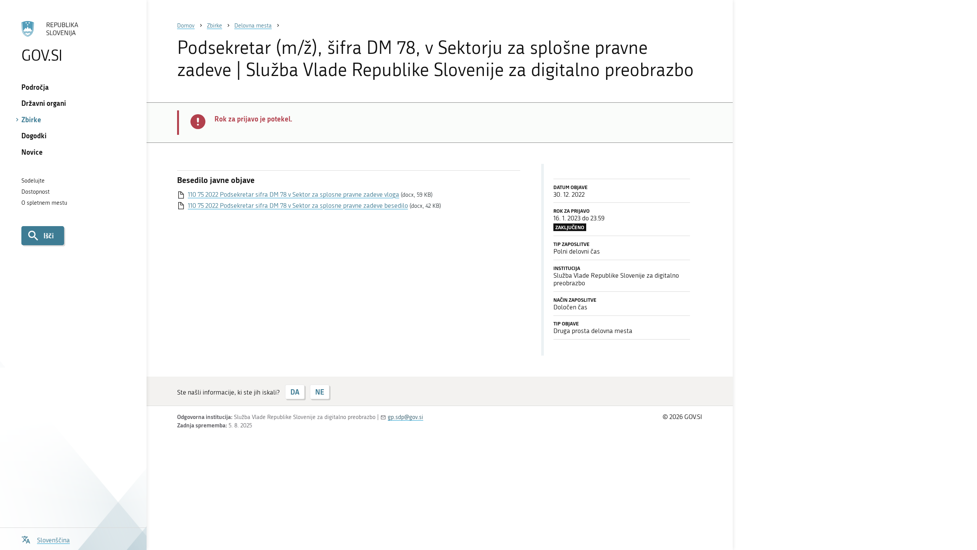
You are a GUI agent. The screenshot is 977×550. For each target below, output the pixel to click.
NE (319, 392)
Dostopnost (35, 191)
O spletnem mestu (44, 202)
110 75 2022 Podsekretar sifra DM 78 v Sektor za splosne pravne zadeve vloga (293, 194)
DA (294, 392)
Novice (32, 152)
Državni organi (43, 103)
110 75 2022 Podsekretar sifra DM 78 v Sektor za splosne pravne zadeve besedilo (298, 205)
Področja (35, 87)
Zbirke (31, 120)
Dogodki (34, 136)
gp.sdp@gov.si (405, 417)
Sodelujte (33, 180)
